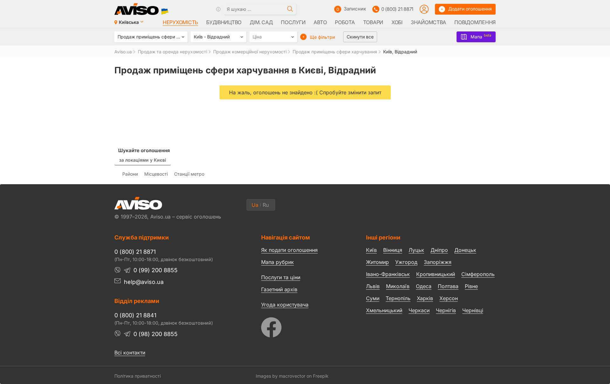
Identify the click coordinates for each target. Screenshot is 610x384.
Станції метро (189, 174)
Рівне (471, 286)
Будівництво (223, 22)
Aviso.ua (123, 51)
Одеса (423, 286)
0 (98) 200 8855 (155, 334)
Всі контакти (129, 352)
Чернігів (446, 310)
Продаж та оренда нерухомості (172, 51)
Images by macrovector (280, 376)
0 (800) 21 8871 (397, 9)
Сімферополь (478, 274)
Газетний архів (279, 289)
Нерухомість (180, 22)
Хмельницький (384, 310)
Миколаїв (398, 286)
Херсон (448, 298)
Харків (425, 298)
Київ (371, 250)
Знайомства (428, 22)
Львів (373, 286)
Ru (266, 205)
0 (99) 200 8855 (155, 270)
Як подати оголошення (289, 250)
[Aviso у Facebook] (301, 325)
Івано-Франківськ (388, 274)
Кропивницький (435, 274)
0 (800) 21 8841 (135, 315)
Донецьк (465, 250)
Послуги (293, 22)
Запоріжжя (437, 262)
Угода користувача (284, 304)
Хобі (397, 22)
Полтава (448, 286)
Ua (255, 205)
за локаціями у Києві (142, 160)
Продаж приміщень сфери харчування (335, 51)
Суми (372, 298)
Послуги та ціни (280, 277)
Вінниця (392, 250)
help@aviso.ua (144, 282)
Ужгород (406, 262)
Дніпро (439, 250)
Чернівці (472, 310)
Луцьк (416, 250)
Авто (320, 22)
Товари (373, 22)
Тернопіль (398, 298)
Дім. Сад (261, 22)
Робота (345, 22)
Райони (130, 174)
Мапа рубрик (277, 262)
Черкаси (419, 310)
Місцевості (156, 174)
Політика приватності (137, 376)
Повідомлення (475, 22)
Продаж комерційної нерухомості (250, 51)
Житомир (377, 262)
